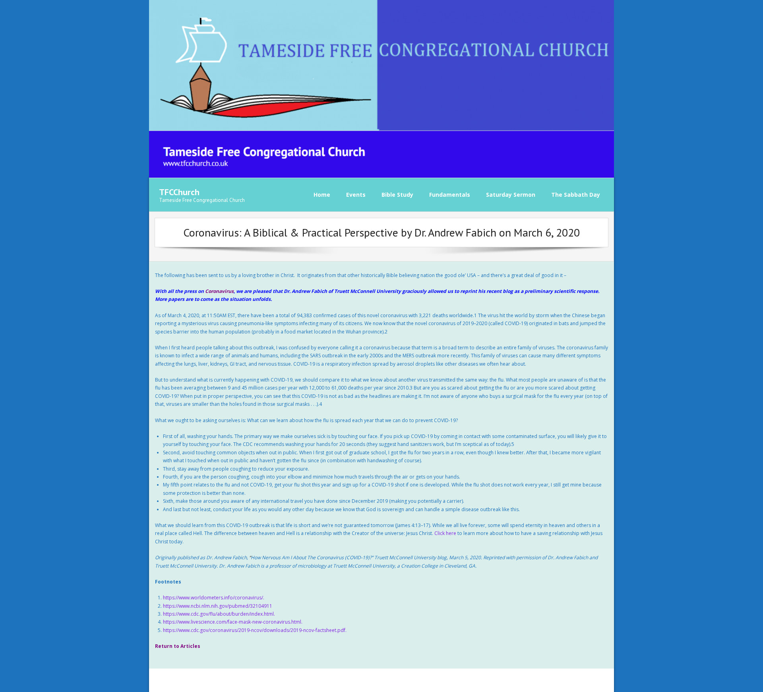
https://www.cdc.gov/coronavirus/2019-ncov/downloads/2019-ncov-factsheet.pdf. (255, 630)
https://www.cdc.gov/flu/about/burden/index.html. (219, 614)
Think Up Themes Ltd (209, 680)
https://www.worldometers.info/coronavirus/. (213, 597)
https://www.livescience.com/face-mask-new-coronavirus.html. (232, 621)
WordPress (272, 680)
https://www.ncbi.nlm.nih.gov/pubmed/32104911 (217, 606)
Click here (445, 533)
